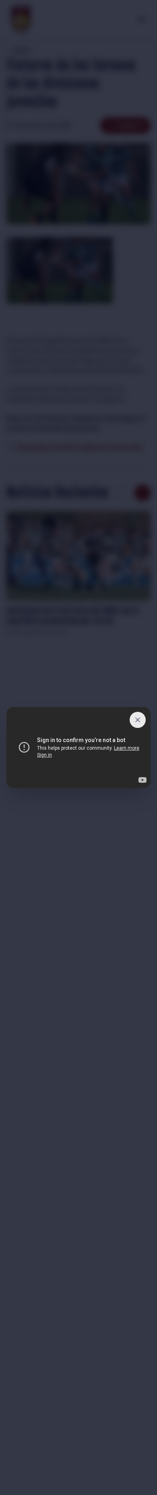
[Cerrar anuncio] (138, 720)
